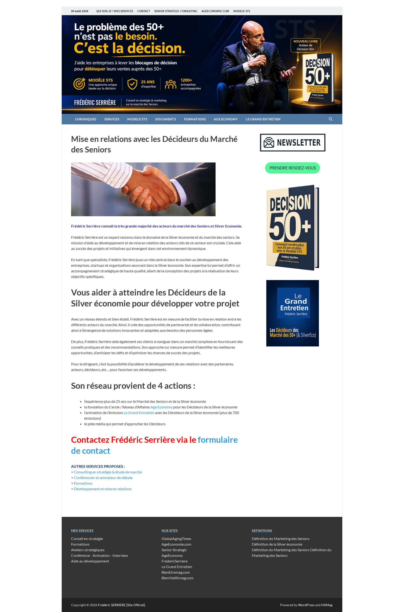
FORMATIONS (195, 119)
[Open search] (330, 119)
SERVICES (111, 119)
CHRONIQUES (85, 119)
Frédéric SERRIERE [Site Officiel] (121, 605)
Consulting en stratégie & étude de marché (108, 472)
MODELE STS (241, 11)
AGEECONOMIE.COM (215, 11)
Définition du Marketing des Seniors (281, 538)
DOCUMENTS (165, 119)
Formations (83, 483)
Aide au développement (90, 561)
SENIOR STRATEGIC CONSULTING (175, 11)
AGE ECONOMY (226, 119)
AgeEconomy (172, 555)
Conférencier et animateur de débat (102, 477)
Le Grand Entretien (139, 412)
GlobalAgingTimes (176, 538)
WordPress (306, 605)
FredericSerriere (175, 561)
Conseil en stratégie (87, 538)
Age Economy (162, 407)
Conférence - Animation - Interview (99, 555)
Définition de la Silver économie (277, 544)
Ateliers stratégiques (88, 549)
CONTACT (143, 11)
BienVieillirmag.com (178, 578)
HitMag (326, 605)
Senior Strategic (174, 549)
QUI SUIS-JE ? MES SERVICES (114, 11)
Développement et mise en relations (103, 488)
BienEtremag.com (176, 572)
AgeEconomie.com (176, 544)
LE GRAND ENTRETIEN (263, 119)
